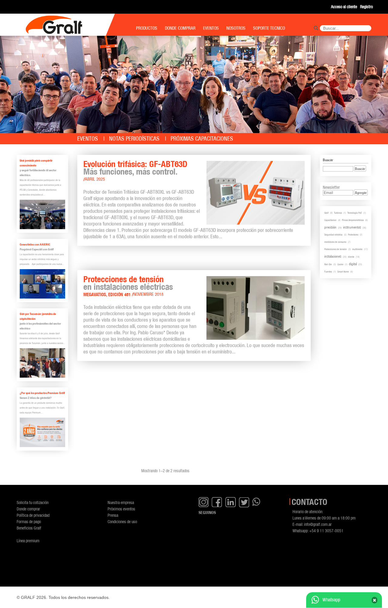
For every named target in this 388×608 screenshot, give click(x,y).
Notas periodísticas (134, 138)
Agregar (361, 192)
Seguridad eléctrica (333, 234)
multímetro (357, 249)
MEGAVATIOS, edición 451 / (108, 294)
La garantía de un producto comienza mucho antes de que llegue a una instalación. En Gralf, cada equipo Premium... (42, 407)
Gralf (326, 212)
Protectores (353, 234)
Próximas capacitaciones (202, 138)
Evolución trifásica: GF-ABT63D (135, 164)
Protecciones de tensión (123, 279)
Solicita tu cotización (32, 502)
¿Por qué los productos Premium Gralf (42, 393)
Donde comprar (28, 508)
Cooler (340, 264)
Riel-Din (328, 264)
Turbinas (338, 212)
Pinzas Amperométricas (353, 220)
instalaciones (332, 256)
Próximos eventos (121, 508)
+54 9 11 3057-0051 (326, 530)
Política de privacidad (33, 515)
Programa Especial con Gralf (37, 249)
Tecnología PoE (354, 212)
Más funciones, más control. (130, 171)
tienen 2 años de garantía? (36, 398)
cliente (351, 256)
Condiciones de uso (122, 521)
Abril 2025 (95, 179)
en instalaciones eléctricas (128, 287)
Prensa (113, 515)
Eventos (87, 138)
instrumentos (352, 227)
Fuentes (328, 271)
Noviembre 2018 (148, 294)
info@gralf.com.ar (318, 524)
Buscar (360, 168)
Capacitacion (330, 220)
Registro (366, 6)
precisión (330, 227)
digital (353, 264)
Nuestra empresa (121, 502)
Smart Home (343, 271)
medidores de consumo (335, 241)
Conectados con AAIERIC (35, 244)
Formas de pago (29, 521)
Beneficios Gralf (29, 527)
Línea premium (28, 540)
